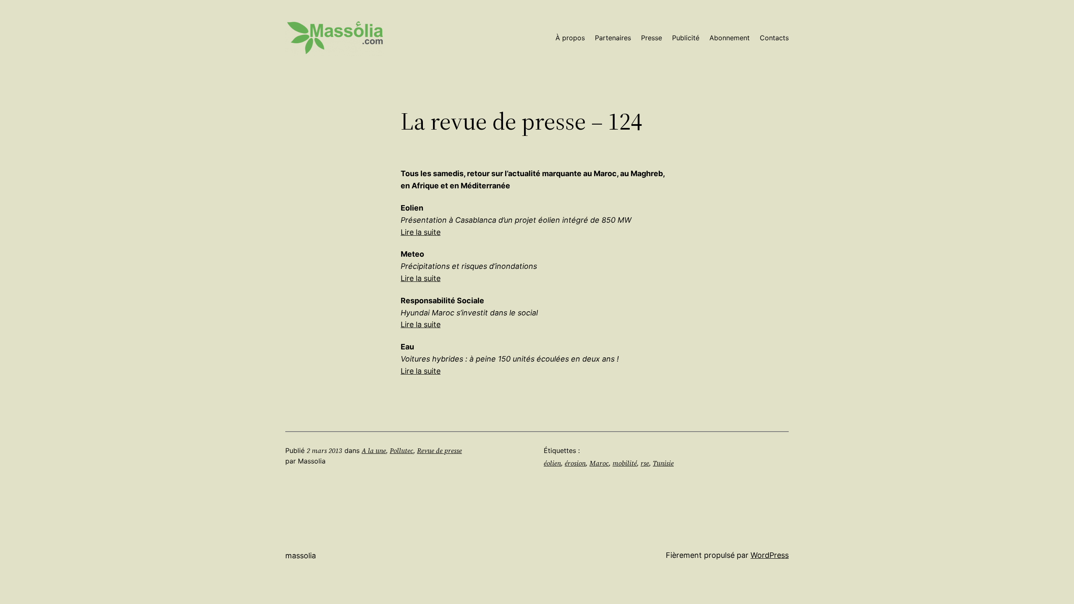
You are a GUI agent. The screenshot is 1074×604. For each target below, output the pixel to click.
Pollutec (401, 450)
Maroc (599, 463)
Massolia (300, 555)
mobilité (625, 463)
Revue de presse (439, 450)
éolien (552, 463)
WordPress (770, 555)
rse (645, 463)
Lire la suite (421, 232)
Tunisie (663, 463)
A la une (374, 450)
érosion (575, 463)
